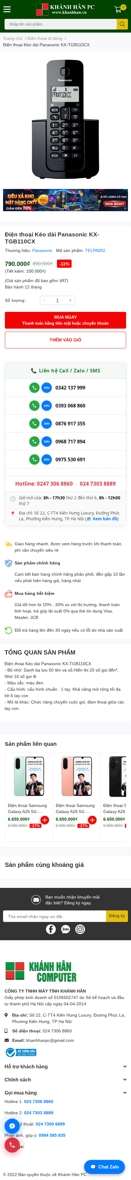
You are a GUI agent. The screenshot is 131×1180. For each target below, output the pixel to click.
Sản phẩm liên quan (31, 743)
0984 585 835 (52, 1135)
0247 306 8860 (55, 483)
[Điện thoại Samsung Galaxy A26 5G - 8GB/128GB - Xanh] (29, 776)
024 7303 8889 (98, 483)
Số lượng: (15, 300)
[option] (65, 118)
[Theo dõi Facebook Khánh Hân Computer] (51, 928)
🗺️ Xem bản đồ (101, 519)
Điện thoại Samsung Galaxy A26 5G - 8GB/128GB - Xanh (27, 811)
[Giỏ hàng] (118, 9)
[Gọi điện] (34, 387)
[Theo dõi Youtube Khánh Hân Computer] (80, 928)
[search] (122, 24)
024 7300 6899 (50, 1123)
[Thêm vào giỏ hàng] (45, 820)
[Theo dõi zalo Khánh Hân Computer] (65, 928)
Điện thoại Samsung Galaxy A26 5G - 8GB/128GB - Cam (75, 811)
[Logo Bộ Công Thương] (20, 1052)
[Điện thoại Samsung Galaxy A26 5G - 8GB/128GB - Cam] (77, 776)
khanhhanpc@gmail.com (50, 1040)
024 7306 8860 (57, 1030)
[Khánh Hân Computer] (65, 9)
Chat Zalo (104, 1166)
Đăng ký (117, 915)
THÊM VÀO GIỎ (65, 339)
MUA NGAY (65, 320)
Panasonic (43, 250)
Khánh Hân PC (72, 1174)
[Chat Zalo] (46, 387)
